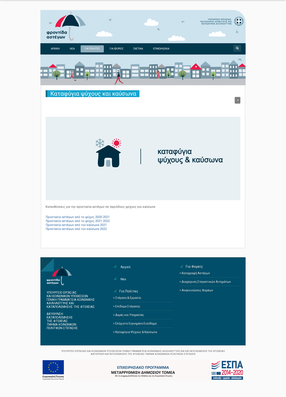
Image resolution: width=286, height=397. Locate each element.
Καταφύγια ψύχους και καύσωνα (93, 93)
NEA (72, 48)
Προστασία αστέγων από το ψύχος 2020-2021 (78, 217)
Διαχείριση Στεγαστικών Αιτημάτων (206, 281)
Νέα (123, 279)
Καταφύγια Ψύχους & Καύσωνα (136, 332)
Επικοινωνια (161, 48)
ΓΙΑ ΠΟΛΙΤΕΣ (92, 48)
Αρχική (125, 267)
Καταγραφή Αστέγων (195, 273)
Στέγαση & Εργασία (128, 297)
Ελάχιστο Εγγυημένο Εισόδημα (136, 323)
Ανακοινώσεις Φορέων (197, 290)
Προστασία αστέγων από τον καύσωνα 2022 (76, 229)
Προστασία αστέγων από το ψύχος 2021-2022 (78, 221)
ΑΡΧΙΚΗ (55, 48)
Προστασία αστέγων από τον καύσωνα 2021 (76, 225)
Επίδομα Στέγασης (127, 306)
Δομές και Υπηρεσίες (129, 315)
